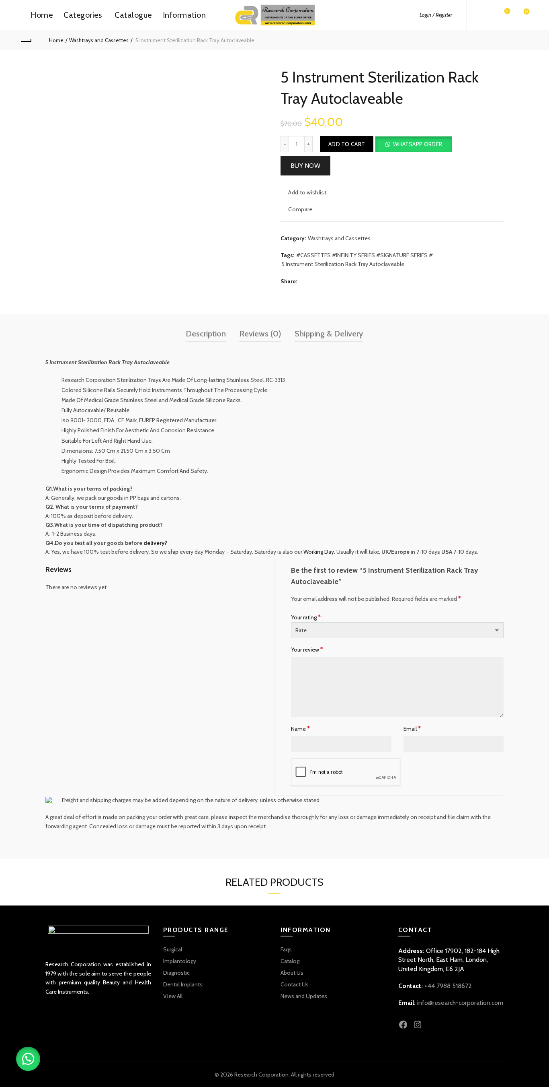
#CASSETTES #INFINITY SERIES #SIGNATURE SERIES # (364, 255)
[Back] (26, 40)
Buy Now (305, 165)
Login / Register (436, 15)
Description (206, 333)
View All (172, 996)
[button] (413, 144)
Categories (83, 15)
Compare (300, 209)
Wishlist (507, 11)
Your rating (306, 617)
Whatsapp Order (417, 144)
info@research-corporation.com (460, 1003)
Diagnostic (176, 972)
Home (42, 15)
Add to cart (346, 144)
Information (184, 15)
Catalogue (133, 15)
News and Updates (304, 996)
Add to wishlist (307, 192)
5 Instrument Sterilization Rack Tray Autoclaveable (342, 264)
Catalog (290, 961)
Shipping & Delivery (329, 333)
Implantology (179, 961)
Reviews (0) (260, 333)
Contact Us (295, 984)
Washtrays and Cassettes (99, 40)
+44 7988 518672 (448, 986)
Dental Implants (183, 984)
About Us (292, 972)
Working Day (318, 551)
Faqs (286, 949)
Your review (307, 649)
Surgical (172, 949)
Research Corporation (261, 1074)
